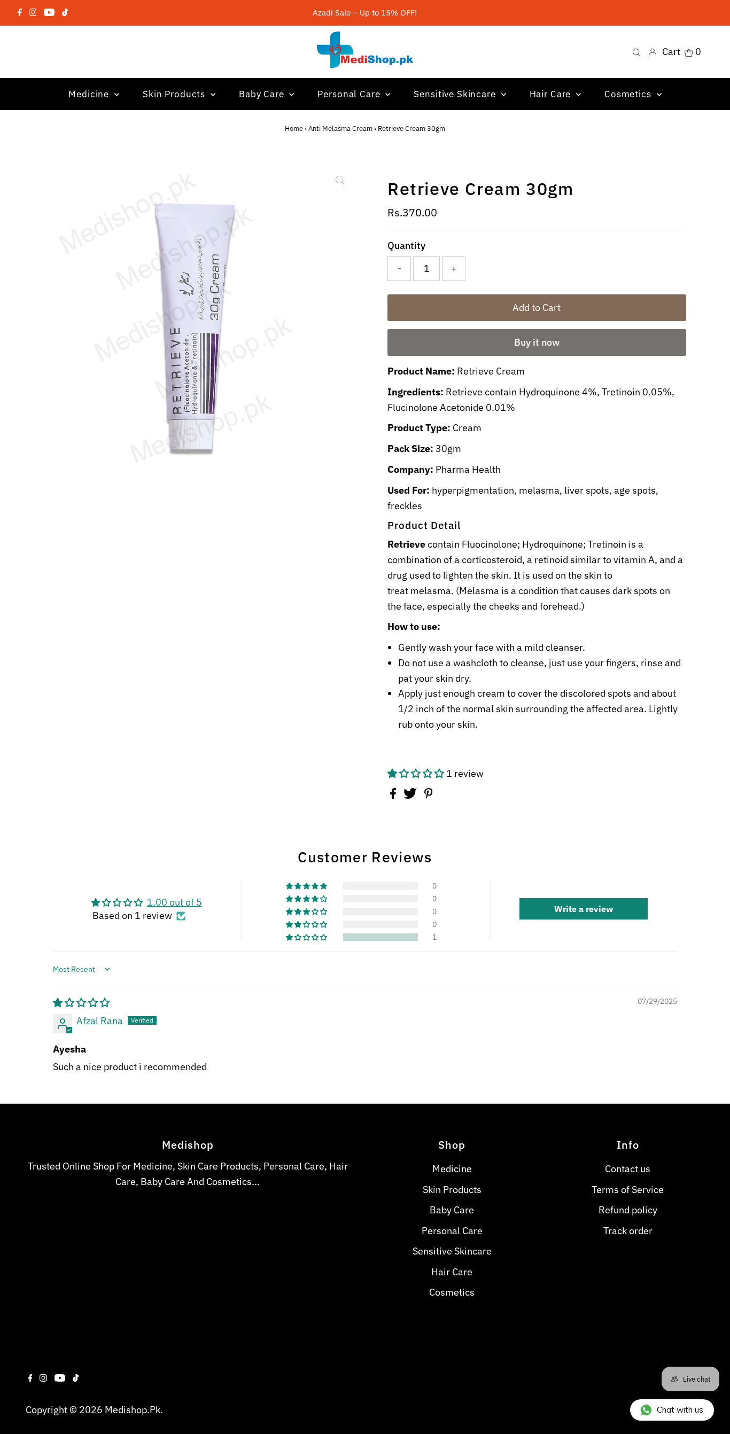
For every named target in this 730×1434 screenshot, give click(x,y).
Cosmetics (452, 1292)
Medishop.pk (132, 1410)
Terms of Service (628, 1189)
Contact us (627, 1169)
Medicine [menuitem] (90, 94)
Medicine (452, 1169)
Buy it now (537, 342)
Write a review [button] (583, 908)
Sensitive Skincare (452, 1251)
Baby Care (452, 1210)
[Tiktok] (65, 13)
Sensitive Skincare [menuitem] (456, 94)
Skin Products (452, 1189)
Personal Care (452, 1231)
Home (294, 128)
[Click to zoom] (340, 180)
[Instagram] (33, 13)
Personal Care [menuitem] (350, 94)
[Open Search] (636, 51)
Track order (628, 1231)
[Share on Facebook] (394, 795)
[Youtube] (49, 13)
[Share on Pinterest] (428, 795)
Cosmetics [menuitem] (629, 94)
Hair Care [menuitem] (552, 94)
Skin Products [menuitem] (175, 94)
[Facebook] (20, 13)
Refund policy (628, 1210)
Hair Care (451, 1272)
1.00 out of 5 (174, 902)
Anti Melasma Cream (340, 128)
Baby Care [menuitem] (263, 94)
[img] (81, 1002)
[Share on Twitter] (411, 795)
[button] (416, 773)
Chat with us (680, 1410)
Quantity (406, 245)
